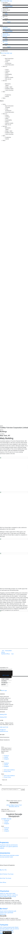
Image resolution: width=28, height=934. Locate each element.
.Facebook (6, 820)
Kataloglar (5, 16)
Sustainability (8, 74)
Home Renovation (9, 64)
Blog (6, 14)
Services (5, 80)
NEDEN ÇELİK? (6, 35)
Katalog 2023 (3, 717)
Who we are (8, 79)
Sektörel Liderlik (9, 77)
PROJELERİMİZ (9, 6)
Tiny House (5, 33)
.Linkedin (6, 822)
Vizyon (7, 69)
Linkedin (6, 757)
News (4, 98)
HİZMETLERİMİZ (6, 4)
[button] (14, 25)
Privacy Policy (7, 771)
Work (4, 91)
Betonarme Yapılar (8, 84)
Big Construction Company (9, 59)
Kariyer (7, 76)
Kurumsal (5, 11)
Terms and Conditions (9, 769)
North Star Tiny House (5, 878)
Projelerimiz (8, 95)
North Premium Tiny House (6, 874)
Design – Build (8, 87)
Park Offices (3, 882)
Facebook (6, 755)
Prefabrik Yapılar (9, 88)
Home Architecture (8, 62)
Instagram (6, 759)
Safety (6, 72)
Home (4, 55)
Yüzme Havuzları (9, 90)
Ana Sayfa (5, 27)
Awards (7, 96)
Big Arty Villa (3, 869)
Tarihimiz (7, 71)
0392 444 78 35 (4, 727)
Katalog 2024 (3, 714)
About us (5, 66)
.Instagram (6, 823)
